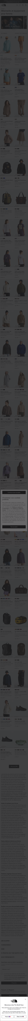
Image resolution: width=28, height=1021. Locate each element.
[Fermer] (25, 999)
